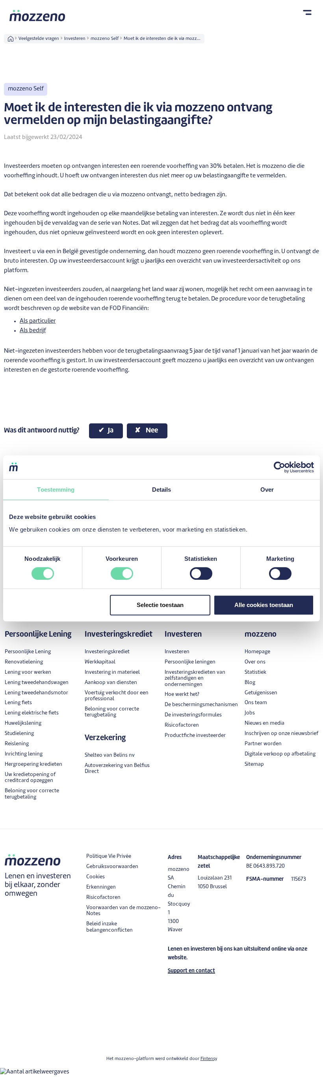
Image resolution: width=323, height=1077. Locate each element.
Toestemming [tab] (55, 489)
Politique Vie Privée (108, 856)
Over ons (255, 662)
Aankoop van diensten (111, 682)
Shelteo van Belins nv (110, 755)
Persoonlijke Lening (28, 651)
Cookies (95, 877)
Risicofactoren (182, 725)
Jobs (250, 713)
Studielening (19, 733)
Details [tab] (161, 489)
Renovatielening (24, 662)
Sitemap (254, 764)
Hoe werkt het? (182, 694)
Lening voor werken (28, 672)
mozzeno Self (105, 38)
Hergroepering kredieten (33, 764)
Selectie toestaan (160, 604)
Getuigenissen (261, 692)
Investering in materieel (112, 672)
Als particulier (38, 321)
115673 (298, 879)
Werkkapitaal (100, 662)
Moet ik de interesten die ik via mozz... (162, 38)
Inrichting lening (24, 754)
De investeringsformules (193, 715)
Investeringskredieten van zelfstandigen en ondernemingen (195, 678)
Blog (250, 682)
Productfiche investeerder (195, 735)
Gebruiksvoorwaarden (112, 866)
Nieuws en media (264, 723)
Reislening (17, 743)
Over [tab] (267, 489)
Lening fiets (18, 702)
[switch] (122, 573)
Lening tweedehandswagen (37, 682)
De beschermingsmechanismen (201, 704)
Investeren (74, 38)
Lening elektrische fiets (32, 713)
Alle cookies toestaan (263, 604)
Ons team (256, 702)
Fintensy (208, 1058)
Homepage (257, 651)
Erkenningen (101, 887)
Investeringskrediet (107, 651)
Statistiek (255, 672)
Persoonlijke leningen (190, 662)
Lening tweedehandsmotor (36, 692)
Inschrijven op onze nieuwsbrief (281, 733)
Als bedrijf (33, 331)
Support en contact (191, 971)
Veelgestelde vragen (39, 38)
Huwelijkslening (23, 723)
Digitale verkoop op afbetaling (280, 754)
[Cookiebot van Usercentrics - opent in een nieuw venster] (279, 467)
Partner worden (263, 743)
